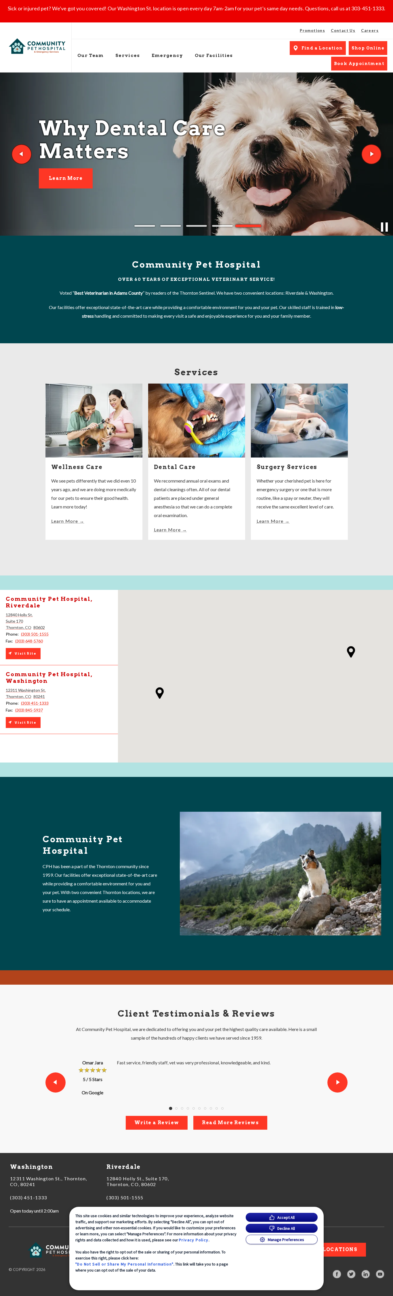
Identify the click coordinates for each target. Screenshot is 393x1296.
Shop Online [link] (368, 48)
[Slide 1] (145, 226)
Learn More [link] (66, 185)
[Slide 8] (211, 1108)
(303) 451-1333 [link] (28, 1197)
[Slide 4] (222, 226)
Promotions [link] (312, 30)
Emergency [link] (167, 55)
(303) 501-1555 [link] (125, 1197)
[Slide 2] (170, 226)
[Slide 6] (199, 1108)
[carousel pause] (384, 227)
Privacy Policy (194, 1239)
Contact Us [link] (343, 30)
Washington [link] (31, 1166)
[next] (371, 154)
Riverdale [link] (123, 1166)
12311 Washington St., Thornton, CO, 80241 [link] (48, 1181)
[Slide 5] (248, 226)
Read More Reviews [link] (230, 1122)
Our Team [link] (90, 55)
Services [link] (127, 55)
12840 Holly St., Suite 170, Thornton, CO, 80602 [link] (137, 1181)
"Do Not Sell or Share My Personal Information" (124, 1264)
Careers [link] (370, 30)
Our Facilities (214, 55)
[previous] (22, 154)
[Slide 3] (196, 226)
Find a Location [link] (322, 48)
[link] (37, 46)
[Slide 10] (222, 1108)
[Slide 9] (216, 1108)
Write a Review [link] (156, 1122)
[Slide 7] (205, 1108)
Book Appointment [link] (359, 63)
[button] (351, 652)
